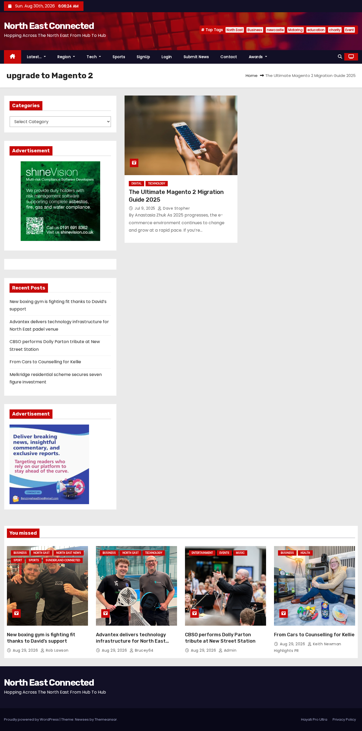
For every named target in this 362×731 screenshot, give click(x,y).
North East (235, 30)
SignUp (143, 56)
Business (255, 30)
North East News (68, 553)
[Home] (12, 57)
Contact (228, 56)
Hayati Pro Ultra (314, 719)
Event (349, 30)
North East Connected (49, 25)
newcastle (275, 30)
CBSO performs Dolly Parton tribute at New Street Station (220, 638)
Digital (136, 183)
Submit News (196, 56)
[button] (340, 57)
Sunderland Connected (63, 560)
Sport (18, 560)
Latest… (35, 56)
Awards (256, 56)
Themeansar (106, 719)
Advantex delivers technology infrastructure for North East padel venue (131, 641)
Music (240, 553)
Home (252, 75)
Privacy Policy (344, 719)
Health (305, 553)
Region (65, 56)
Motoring (295, 30)
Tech (92, 56)
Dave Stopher (176, 208)
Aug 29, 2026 (26, 650)
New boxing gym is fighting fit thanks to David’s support (41, 638)
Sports (119, 56)
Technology (156, 183)
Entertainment (202, 553)
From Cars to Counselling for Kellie (45, 362)
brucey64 (144, 650)
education (315, 30)
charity (335, 30)
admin (229, 650)
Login (167, 56)
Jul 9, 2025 (145, 208)
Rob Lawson (57, 650)
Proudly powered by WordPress (32, 719)
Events (224, 553)
